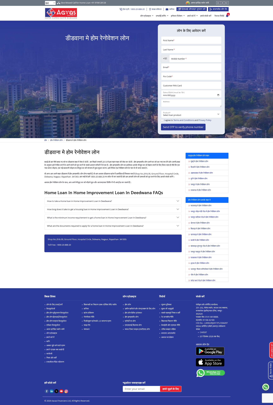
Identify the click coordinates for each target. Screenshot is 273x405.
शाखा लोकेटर (156, 9)
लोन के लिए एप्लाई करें (54, 304)
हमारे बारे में (191, 15)
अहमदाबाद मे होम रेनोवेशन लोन (202, 172)
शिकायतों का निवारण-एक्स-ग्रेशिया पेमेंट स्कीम (100, 304)
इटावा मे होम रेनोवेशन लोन (200, 263)
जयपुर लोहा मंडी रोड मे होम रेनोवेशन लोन (205, 211)
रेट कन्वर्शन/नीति (167, 316)
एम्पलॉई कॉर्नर (161, 15)
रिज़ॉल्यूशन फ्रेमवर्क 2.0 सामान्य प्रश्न (97, 320)
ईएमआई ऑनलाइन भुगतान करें (193, 8)
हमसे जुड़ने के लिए (171, 389)
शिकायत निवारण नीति (169, 320)
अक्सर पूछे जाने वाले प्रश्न (55, 345)
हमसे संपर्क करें (205, 15)
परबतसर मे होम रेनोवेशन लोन (201, 257)
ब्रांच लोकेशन (89, 312)
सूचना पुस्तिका (166, 304)
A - (218, 2)
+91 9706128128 (98, 2)
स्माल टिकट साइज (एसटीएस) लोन (137, 329)
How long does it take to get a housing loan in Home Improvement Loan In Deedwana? (88, 209)
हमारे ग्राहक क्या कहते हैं (55, 349)
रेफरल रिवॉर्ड (219, 15)
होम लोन (128, 304)
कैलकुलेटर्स (50, 308)
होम (45, 140)
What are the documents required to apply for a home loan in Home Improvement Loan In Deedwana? (95, 225)
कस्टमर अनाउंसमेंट (168, 333)
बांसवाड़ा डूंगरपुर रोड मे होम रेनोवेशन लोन (205, 245)
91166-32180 (208, 320)
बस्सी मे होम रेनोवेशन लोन (200, 240)
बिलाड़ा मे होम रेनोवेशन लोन (200, 228)
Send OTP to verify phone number (183, 127)
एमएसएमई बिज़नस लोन (133, 325)
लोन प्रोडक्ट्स (145, 15)
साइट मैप (87, 325)
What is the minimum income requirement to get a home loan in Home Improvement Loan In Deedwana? (96, 217)
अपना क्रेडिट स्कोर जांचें (55, 329)
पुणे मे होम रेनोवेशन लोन (199, 178)
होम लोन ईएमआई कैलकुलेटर (56, 316)
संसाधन (86, 329)
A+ (226, 2)
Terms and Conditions (183, 120)
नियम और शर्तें (51, 357)
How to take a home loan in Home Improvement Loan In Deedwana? (79, 201)
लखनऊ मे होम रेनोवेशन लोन (201, 190)
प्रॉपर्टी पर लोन (130, 320)
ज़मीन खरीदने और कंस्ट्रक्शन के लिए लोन (140, 308)
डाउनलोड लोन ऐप (219, 8)
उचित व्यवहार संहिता (168, 329)
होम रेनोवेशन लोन (56, 140)
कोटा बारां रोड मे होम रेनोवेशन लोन (203, 280)
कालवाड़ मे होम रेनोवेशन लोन (201, 205)
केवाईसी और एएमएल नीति (170, 325)
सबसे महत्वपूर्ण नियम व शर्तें (170, 312)
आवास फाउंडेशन (167, 337)
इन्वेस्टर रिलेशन (176, 15)
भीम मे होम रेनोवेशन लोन (199, 274)
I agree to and (187, 120)
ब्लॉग (48, 341)
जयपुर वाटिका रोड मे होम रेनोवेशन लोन (204, 217)
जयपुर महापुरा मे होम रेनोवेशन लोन (203, 251)
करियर (171, 9)
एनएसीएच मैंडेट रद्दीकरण (55, 361)
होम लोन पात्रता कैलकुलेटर (56, 320)
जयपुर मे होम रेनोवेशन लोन (200, 184)
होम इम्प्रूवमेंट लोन (131, 316)
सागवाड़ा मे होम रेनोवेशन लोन (201, 234)
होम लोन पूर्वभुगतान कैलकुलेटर (57, 312)
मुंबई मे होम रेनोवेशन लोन (199, 161)
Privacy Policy (205, 120)
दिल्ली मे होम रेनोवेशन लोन (200, 167)
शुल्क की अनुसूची (167, 308)
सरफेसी (49, 353)
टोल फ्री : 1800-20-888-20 (133, 9)
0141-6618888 (211, 316)
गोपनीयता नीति (89, 316)
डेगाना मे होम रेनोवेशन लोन (200, 222)
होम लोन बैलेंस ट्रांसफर (133, 312)
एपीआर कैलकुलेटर (53, 325)
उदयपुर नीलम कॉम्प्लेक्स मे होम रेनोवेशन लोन (206, 269)
